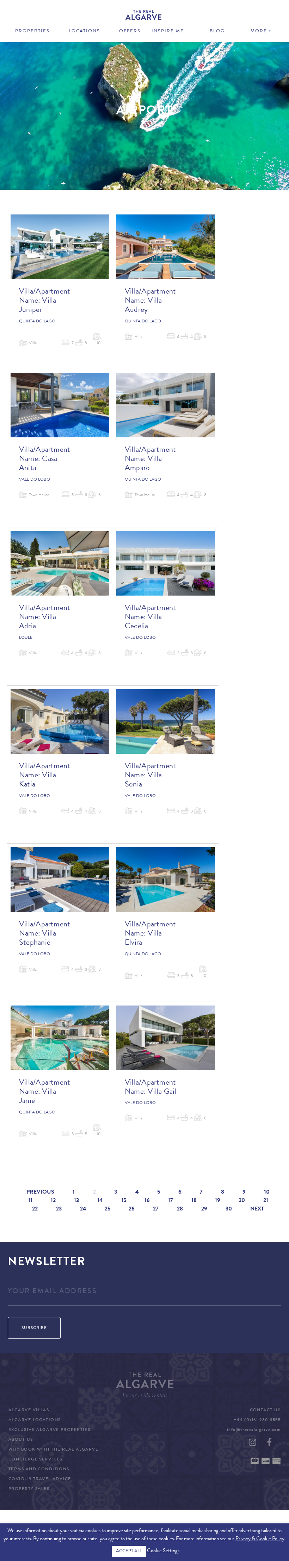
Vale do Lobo (34, 480)
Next (257, 1209)
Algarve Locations (34, 1420)
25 (107, 1209)
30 (229, 1209)
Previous (40, 1192)
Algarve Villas (28, 1410)
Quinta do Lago (37, 322)
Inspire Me (168, 31)
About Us (20, 1440)
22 (35, 1209)
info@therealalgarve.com (254, 1430)
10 (267, 1192)
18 (194, 1201)
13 (76, 1201)
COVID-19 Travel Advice (39, 1479)
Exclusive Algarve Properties (49, 1430)
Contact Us (265, 1410)
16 (147, 1201)
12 (53, 1201)
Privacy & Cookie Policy (259, 1539)
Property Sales (28, 1489)
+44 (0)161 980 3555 (257, 1420)
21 (265, 1201)
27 (156, 1209)
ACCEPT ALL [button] (129, 1551)
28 (180, 1209)
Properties (32, 31)
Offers (130, 31)
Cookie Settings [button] (163, 1551)
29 (204, 1209)
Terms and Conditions (38, 1469)
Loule (25, 638)
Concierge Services (35, 1460)
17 (170, 1201)
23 (59, 1209)
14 (100, 1201)
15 (123, 1201)
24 (83, 1209)
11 (30, 1201)
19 (217, 1201)
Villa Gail (162, 1092)
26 (132, 1209)
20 (242, 1201)
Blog (217, 31)
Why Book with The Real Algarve (53, 1450)
